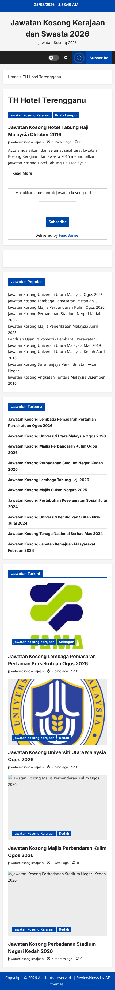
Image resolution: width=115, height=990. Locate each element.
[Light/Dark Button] (53, 57)
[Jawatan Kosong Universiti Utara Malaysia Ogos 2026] (57, 712)
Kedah (64, 737)
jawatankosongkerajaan (26, 142)
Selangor (66, 641)
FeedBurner (69, 235)
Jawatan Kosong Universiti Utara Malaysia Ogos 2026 (57, 436)
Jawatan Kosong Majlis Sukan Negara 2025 (47, 490)
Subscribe (99, 57)
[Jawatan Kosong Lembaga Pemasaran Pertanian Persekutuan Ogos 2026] (57, 616)
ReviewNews (87, 977)
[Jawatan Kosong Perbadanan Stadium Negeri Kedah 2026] (57, 903)
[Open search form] (66, 58)
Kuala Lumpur (66, 115)
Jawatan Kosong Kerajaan (30, 115)
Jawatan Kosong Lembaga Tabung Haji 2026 (48, 479)
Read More (24, 174)
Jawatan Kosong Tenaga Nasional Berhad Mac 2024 (55, 533)
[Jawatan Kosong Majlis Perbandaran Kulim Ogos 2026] (57, 808)
